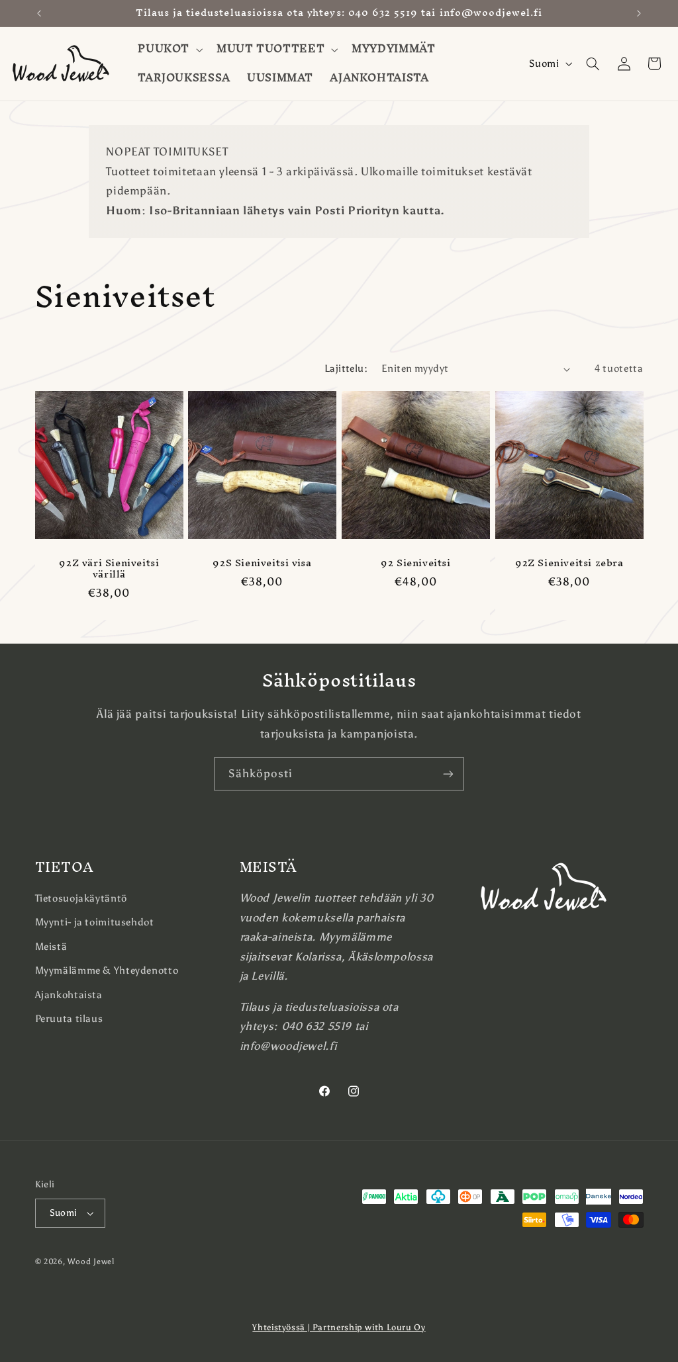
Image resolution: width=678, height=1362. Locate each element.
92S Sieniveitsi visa (262, 563)
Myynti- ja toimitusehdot (94, 922)
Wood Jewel (91, 1261)
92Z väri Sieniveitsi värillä (109, 569)
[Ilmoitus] (639, 13)
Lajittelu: (345, 368)
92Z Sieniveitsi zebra (569, 563)
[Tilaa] (448, 773)
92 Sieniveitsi (415, 563)
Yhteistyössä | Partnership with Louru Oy (338, 1327)
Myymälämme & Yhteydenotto (107, 970)
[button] (169, 49)
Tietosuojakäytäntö (81, 898)
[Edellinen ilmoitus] (39, 13)
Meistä (51, 947)
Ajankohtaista (69, 995)
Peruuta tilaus (69, 1019)
